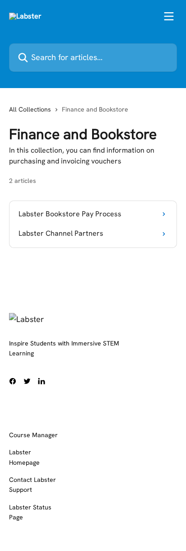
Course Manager (33, 435)
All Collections (30, 109)
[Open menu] (169, 16)
